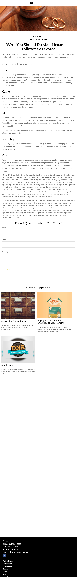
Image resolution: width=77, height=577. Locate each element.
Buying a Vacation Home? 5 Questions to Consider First (50, 321)
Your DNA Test (8, 365)
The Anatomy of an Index (13, 321)
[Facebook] (4, 555)
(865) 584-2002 (15, 544)
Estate (5, 569)
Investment (7, 566)
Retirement (7, 564)
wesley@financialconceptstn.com (16, 552)
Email (4, 239)
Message (5, 252)
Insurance (7, 572)
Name (4, 227)
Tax (4, 574)
